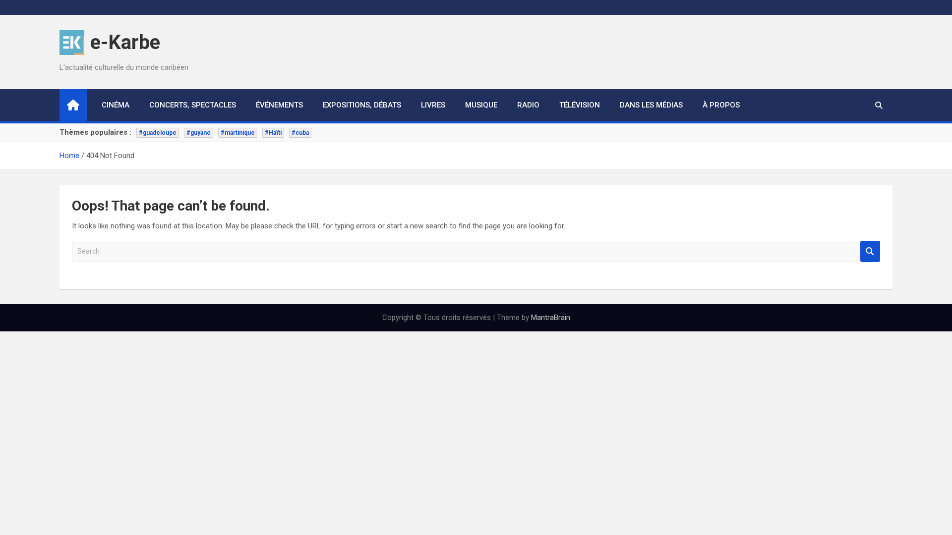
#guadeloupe (158, 132)
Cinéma (115, 105)
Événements (279, 105)
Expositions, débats (362, 105)
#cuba (300, 132)
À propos (721, 105)
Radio (528, 105)
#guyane (198, 132)
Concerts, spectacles (192, 105)
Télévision (579, 105)
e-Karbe (125, 42)
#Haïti (273, 132)
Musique (481, 105)
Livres (433, 105)
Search (870, 251)
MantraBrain (550, 317)
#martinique (238, 132)
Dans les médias (651, 105)
